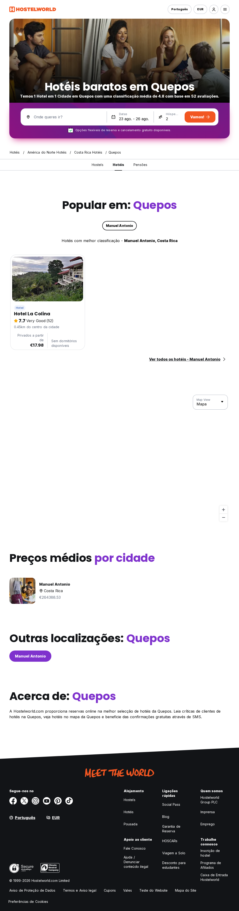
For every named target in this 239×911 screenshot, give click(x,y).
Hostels (129, 800)
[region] (119, 458)
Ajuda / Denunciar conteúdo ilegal (136, 862)
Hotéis (129, 812)
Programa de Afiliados (210, 865)
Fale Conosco (135, 848)
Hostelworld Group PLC (209, 799)
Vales (127, 890)
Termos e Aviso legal (79, 890)
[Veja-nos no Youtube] (46, 801)
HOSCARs (170, 841)
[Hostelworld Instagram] (35, 801)
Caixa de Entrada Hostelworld (214, 877)
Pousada (130, 824)
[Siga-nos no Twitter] (24, 801)
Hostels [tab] (97, 165)
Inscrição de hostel (210, 853)
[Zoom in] (223, 510)
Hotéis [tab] (118, 165)
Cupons (110, 890)
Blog (165, 817)
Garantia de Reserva (171, 828)
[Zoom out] (223, 517)
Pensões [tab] (140, 165)
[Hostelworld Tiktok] (69, 801)
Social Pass (171, 804)
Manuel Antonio (30, 656)
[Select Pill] (213, 9)
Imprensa (207, 812)
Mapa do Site (185, 890)
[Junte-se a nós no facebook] (13, 801)
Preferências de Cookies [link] (28, 902)
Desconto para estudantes (174, 865)
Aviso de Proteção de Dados (32, 890)
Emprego (207, 824)
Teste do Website (153, 890)
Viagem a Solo (173, 853)
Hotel (20, 308)
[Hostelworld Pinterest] (58, 801)
